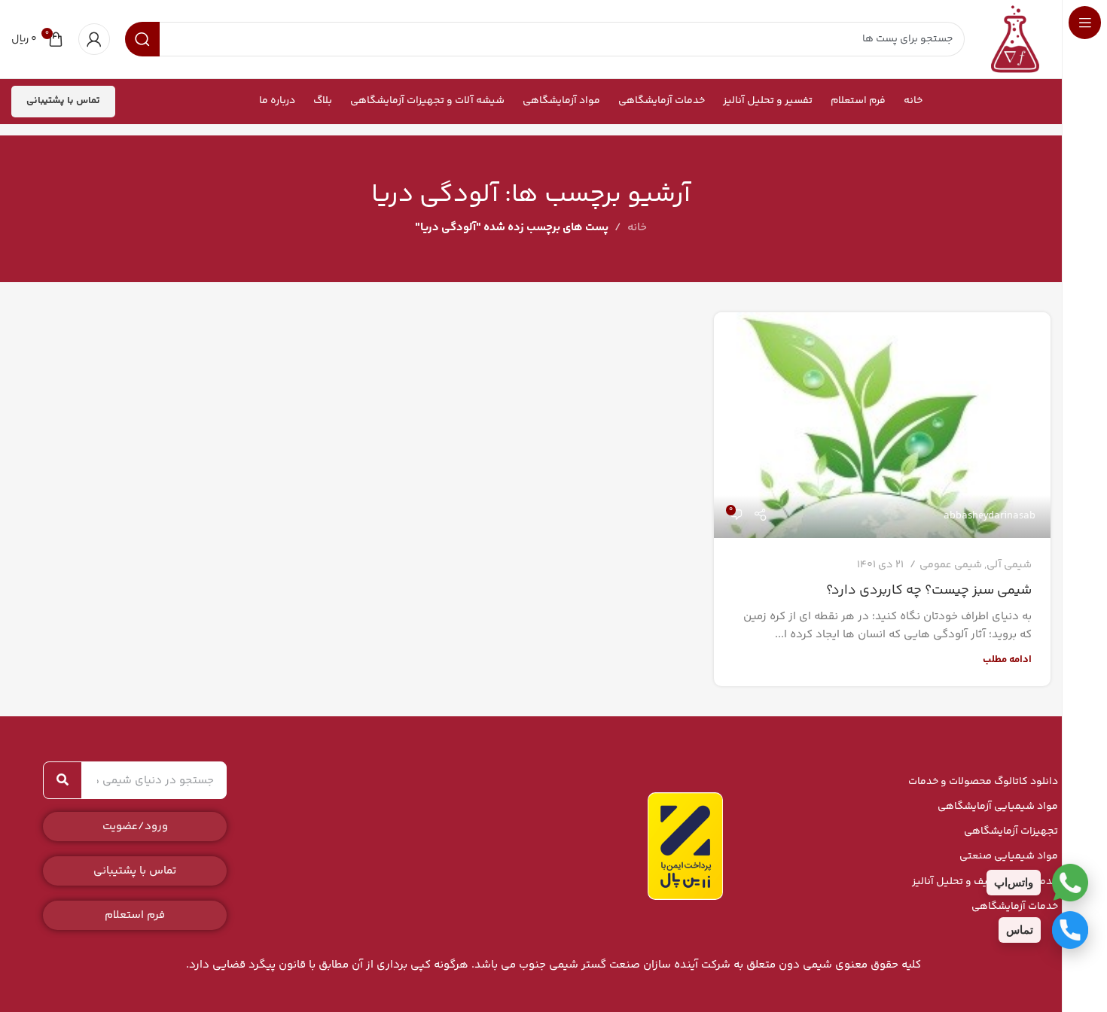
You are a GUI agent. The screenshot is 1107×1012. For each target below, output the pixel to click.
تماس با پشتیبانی (63, 100)
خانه (637, 227)
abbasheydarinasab (989, 516)
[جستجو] (62, 780)
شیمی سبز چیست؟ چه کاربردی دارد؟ (929, 590)
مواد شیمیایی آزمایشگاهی (998, 806)
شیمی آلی (1009, 565)
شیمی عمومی (950, 565)
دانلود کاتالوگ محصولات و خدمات (983, 781)
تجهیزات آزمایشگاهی (1011, 831)
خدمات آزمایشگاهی (1014, 906)
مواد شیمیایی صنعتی (1008, 856)
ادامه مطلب (1007, 659)
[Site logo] (1015, 38)
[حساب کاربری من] (94, 39)
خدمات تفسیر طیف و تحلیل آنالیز (985, 882)
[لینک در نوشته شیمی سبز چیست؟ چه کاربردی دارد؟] (882, 425)
